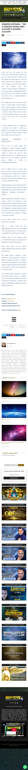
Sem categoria (21, 326)
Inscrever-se (14, 478)
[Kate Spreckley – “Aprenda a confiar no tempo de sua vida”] (14, 389)
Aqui (19, 310)
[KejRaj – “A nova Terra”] (14, 411)
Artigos (5, 325)
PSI (17, 745)
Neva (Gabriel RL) (11, 343)
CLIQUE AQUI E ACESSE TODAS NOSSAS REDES (14, 706)
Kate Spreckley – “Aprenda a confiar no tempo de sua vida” (12, 398)
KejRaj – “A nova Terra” (6, 419)
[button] (22, 18)
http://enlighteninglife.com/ (10, 298)
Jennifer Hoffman (10, 301)
